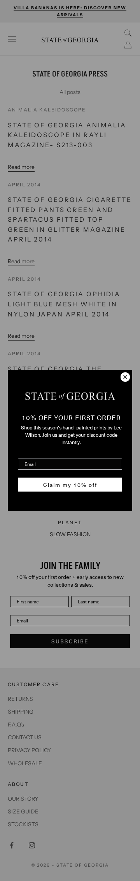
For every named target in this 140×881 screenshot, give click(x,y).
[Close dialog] (125, 377)
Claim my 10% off (70, 484)
